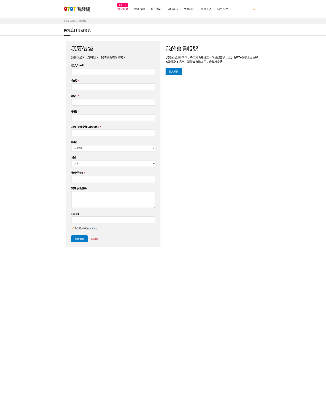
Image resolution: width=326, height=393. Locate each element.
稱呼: (75, 96)
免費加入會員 (69, 21)
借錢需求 (172, 8)
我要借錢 (122, 7)
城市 (74, 157)
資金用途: (78, 172)
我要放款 (139, 8)
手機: (75, 111)
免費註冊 (189, 8)
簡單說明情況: (79, 188)
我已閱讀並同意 (86, 228)
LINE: (75, 213)
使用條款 (93, 228)
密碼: (75, 80)
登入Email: (78, 65)
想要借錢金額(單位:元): (86, 126)
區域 (74, 142)
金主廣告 (156, 8)
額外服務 (222, 8)
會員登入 (206, 8)
